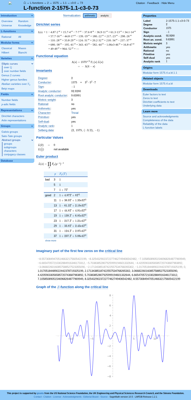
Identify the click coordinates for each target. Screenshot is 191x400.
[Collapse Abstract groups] (32, 140)
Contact (38, 397)
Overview (6, 21)
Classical (6, 48)
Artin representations (13, 120)
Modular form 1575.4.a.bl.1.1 (160, 72)
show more (50, 240)
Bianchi (22, 52)
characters (10, 150)
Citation (140, 2)
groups (8, 143)
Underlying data (152, 105)
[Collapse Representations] (32, 110)
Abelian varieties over (15, 84)
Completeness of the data (158, 120)
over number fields (15, 71)
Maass (22, 48)
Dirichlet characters (12, 116)
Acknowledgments (72, 397)
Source (104, 397)
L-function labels (152, 127)
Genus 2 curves (10, 75)
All (19, 36)
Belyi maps (7, 88)
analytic (105, 15)
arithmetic (90, 15)
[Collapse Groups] (32, 126)
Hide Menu (168, 2)
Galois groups (9, 131)
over (8, 67)
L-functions (36, 2)
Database (7, 160)
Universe (6, 25)
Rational (6, 36)
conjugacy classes (14, 154)
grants (40, 393)
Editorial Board (90, 397)
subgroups (10, 147)
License (57, 397)
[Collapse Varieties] (32, 58)
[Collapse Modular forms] (32, 42)
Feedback (153, 2)
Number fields (9, 100)
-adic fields (8, 104)
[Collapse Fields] (32, 94)
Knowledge (24, 25)
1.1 (65, 2)
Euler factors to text (154, 94)
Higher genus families (14, 79)
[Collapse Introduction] (32, 15)
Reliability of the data (155, 124)
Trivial (74, 112)
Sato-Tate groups (11, 136)
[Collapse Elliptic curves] (32, 63)
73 (81, 2)
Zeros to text (150, 98)
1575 (56, 2)
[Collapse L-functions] (32, 31)
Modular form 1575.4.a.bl (158, 83)
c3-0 (73, 2)
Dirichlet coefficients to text (158, 102)
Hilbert (5, 52)
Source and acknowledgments (161, 116)
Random (23, 21)
